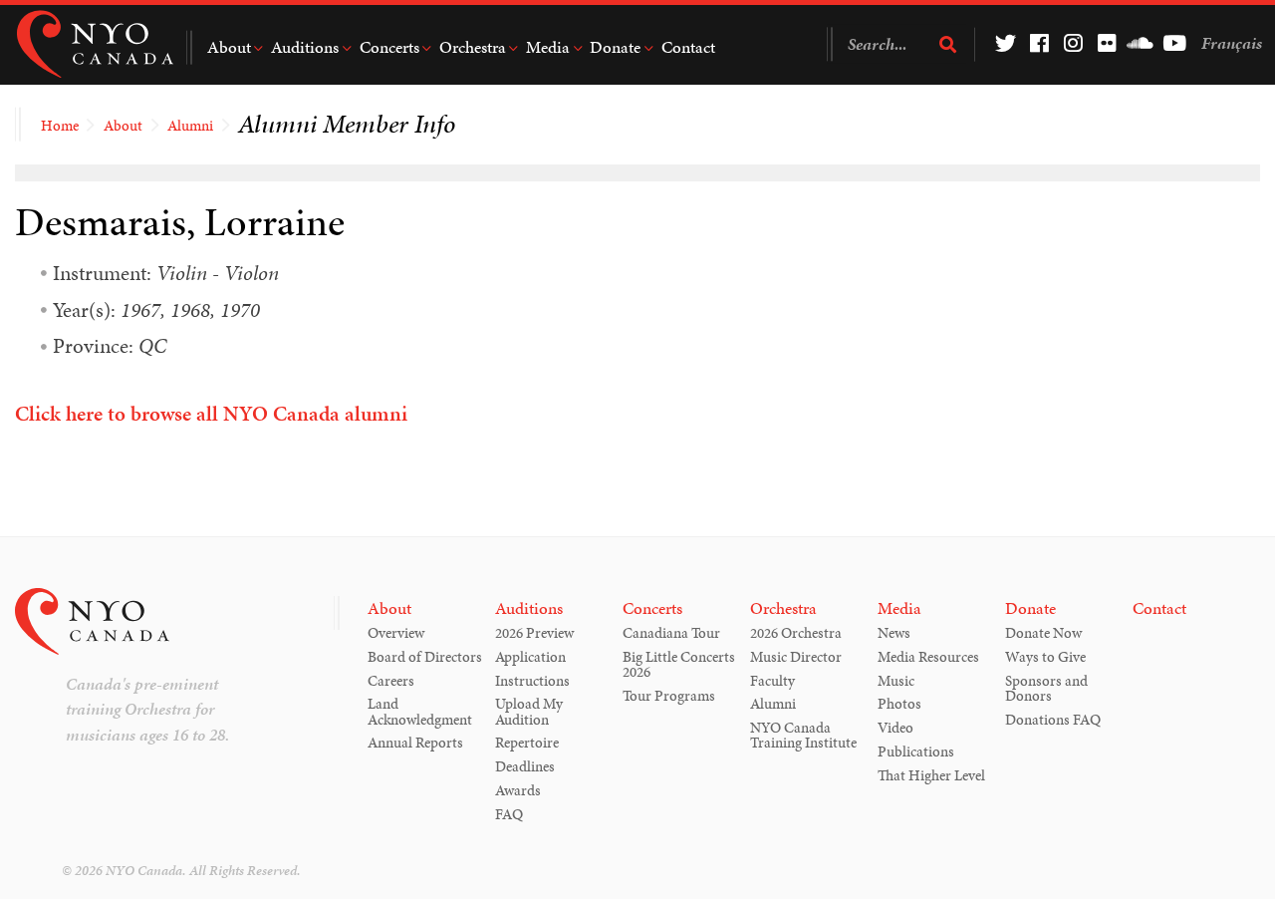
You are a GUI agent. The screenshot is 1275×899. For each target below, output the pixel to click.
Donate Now (1043, 633)
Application (530, 657)
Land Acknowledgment (420, 711)
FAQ (509, 814)
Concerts (389, 47)
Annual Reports (415, 742)
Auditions (305, 47)
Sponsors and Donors (1046, 688)
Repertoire (527, 742)
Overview (396, 633)
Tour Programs (669, 696)
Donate (615, 47)
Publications (916, 751)
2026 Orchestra (796, 633)
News (894, 633)
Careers (391, 681)
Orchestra (472, 47)
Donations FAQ (1053, 720)
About (229, 47)
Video (895, 728)
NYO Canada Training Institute (803, 735)
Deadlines (525, 766)
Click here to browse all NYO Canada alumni (211, 414)
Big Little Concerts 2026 (679, 664)
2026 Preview (534, 633)
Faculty (772, 681)
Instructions (532, 681)
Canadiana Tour (671, 633)
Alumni (190, 126)
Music (896, 681)
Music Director (796, 657)
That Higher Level (931, 775)
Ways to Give (1045, 657)
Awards (518, 790)
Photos (899, 704)
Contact (688, 47)
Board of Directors (425, 657)
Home (60, 126)
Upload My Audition (529, 711)
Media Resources (928, 657)
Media (548, 47)
